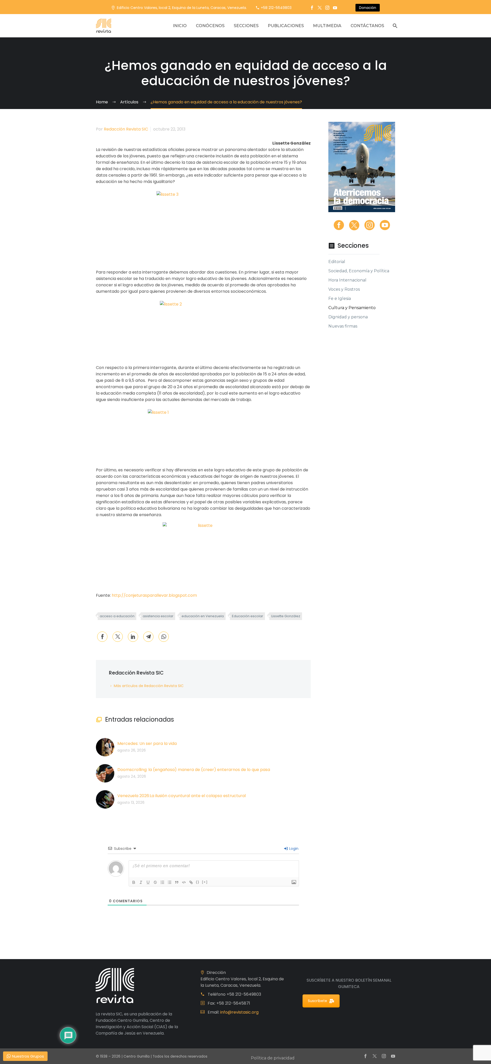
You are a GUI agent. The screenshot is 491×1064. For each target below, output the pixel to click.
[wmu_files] (294, 882)
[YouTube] (335, 8)
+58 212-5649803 (276, 7)
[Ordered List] (162, 882)
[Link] (191, 882)
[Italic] (140, 882)
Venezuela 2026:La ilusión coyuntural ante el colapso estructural (181, 796)
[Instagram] (327, 8)
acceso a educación (117, 616)
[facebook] (339, 225)
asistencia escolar (158, 616)
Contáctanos (367, 25)
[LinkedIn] (133, 637)
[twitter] (354, 225)
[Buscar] (394, 26)
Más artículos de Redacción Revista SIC (149, 685)
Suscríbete (317, 1000)
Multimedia (327, 25)
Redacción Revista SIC (126, 129)
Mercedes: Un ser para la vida (147, 743)
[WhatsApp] (164, 637)
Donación (367, 7)
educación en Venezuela (203, 616)
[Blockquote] (176, 882)
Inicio (180, 25)
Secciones (246, 25)
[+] (205, 882)
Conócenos (210, 25)
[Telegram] (148, 637)
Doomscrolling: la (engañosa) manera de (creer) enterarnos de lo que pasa (193, 770)
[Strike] (155, 882)
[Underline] (148, 882)
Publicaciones (286, 25)
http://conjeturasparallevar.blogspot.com (154, 595)
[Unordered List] (169, 882)
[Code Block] (183, 882)
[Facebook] (312, 8)
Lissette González (285, 616)
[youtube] (385, 225)
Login (293, 848)
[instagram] (369, 225)
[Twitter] (319, 8)
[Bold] (133, 882)
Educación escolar (247, 616)
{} (197, 882)
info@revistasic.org (239, 1012)
